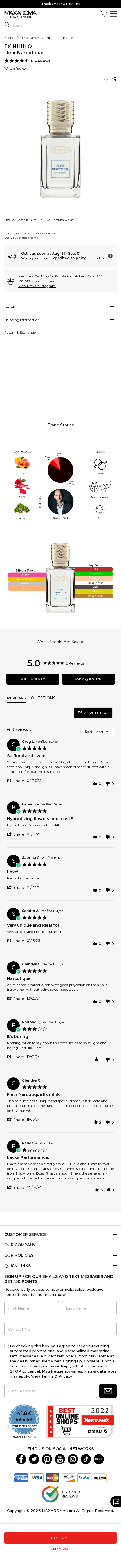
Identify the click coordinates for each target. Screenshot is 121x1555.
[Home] (20, 14)
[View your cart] (103, 14)
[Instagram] (73, 1458)
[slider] (60, 381)
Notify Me (60, 1538)
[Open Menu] (113, 14)
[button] (106, 78)
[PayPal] (84, 1477)
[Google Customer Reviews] (61, 1493)
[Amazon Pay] (100, 1477)
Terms (47, 1376)
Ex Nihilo (18, 46)
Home (9, 37)
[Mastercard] (52, 1477)
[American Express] (21, 1477)
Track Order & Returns (60, 4)
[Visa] (37, 1477)
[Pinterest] (47, 1458)
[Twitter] (34, 1458)
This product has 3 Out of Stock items (30, 233)
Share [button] (114, 78)
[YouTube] (60, 1458)
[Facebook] (21, 1458)
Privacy (65, 1376)
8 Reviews (41, 61)
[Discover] (68, 1477)
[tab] (60, 307)
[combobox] (97, 732)
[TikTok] (86, 1458)
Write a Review (15, 69)
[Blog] (99, 1458)
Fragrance (30, 37)
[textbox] (111, 734)
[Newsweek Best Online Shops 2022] (80, 1421)
